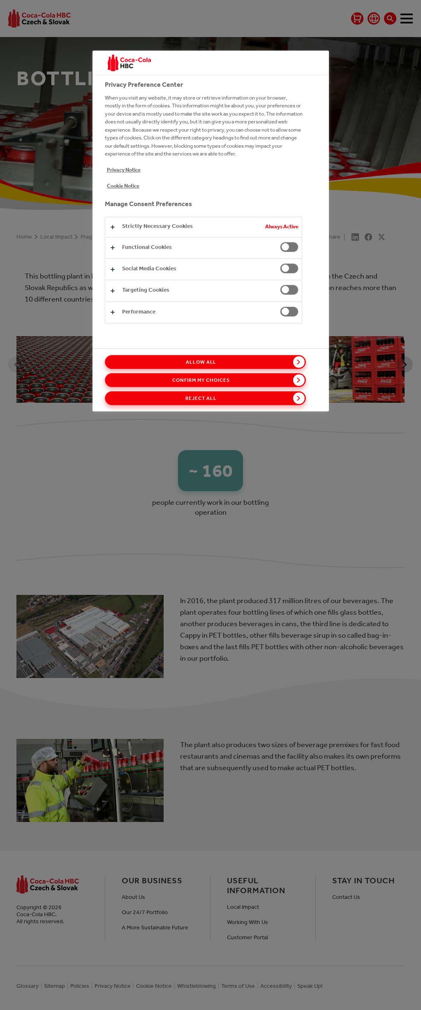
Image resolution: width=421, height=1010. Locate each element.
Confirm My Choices (200, 380)
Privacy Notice (124, 170)
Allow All (201, 362)
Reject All (201, 398)
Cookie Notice (123, 186)
